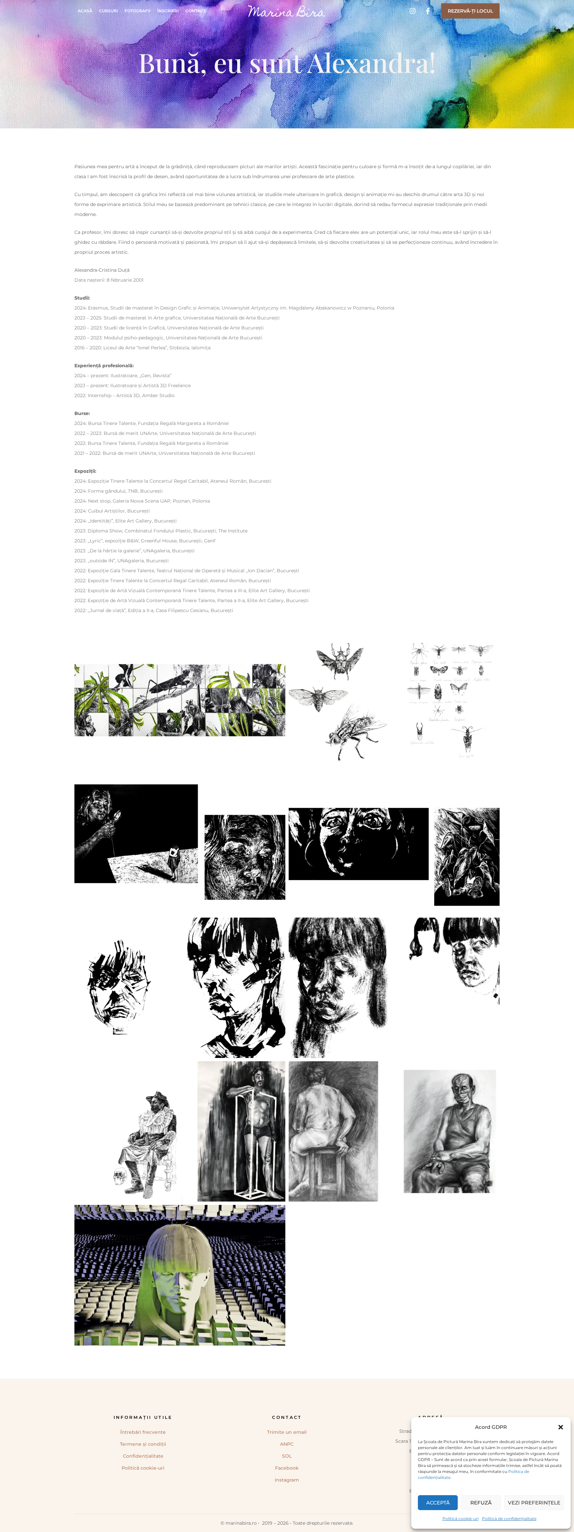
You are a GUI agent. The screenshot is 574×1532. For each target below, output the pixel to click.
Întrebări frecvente (143, 1432)
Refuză (481, 1502)
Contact (195, 10)
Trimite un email (287, 1432)
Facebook (287, 1468)
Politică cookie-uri (460, 1518)
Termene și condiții (143, 1444)
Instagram (287, 1480)
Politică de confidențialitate (509, 1518)
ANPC (287, 1444)
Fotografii (137, 10)
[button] (560, 1427)
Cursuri (108, 10)
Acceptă (438, 1502)
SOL (287, 1456)
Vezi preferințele (534, 1502)
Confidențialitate (143, 1456)
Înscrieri (168, 10)
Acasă (85, 10)
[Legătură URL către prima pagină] (287, 11)
